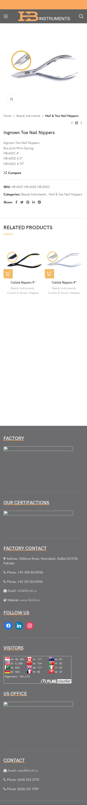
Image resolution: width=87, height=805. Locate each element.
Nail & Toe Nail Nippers (61, 116)
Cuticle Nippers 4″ (23, 283)
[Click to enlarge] (11, 99)
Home (7, 116)
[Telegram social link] (39, 202)
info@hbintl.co (27, 590)
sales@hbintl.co (27, 770)
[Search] (81, 16)
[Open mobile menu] (5, 16)
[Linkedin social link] (33, 202)
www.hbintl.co (30, 600)
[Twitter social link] (22, 202)
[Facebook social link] (16, 202)
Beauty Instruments (28, 116)
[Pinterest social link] (28, 202)
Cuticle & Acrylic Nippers (23, 293)
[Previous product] (72, 123)
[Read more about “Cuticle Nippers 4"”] (8, 273)
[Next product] (81, 123)
